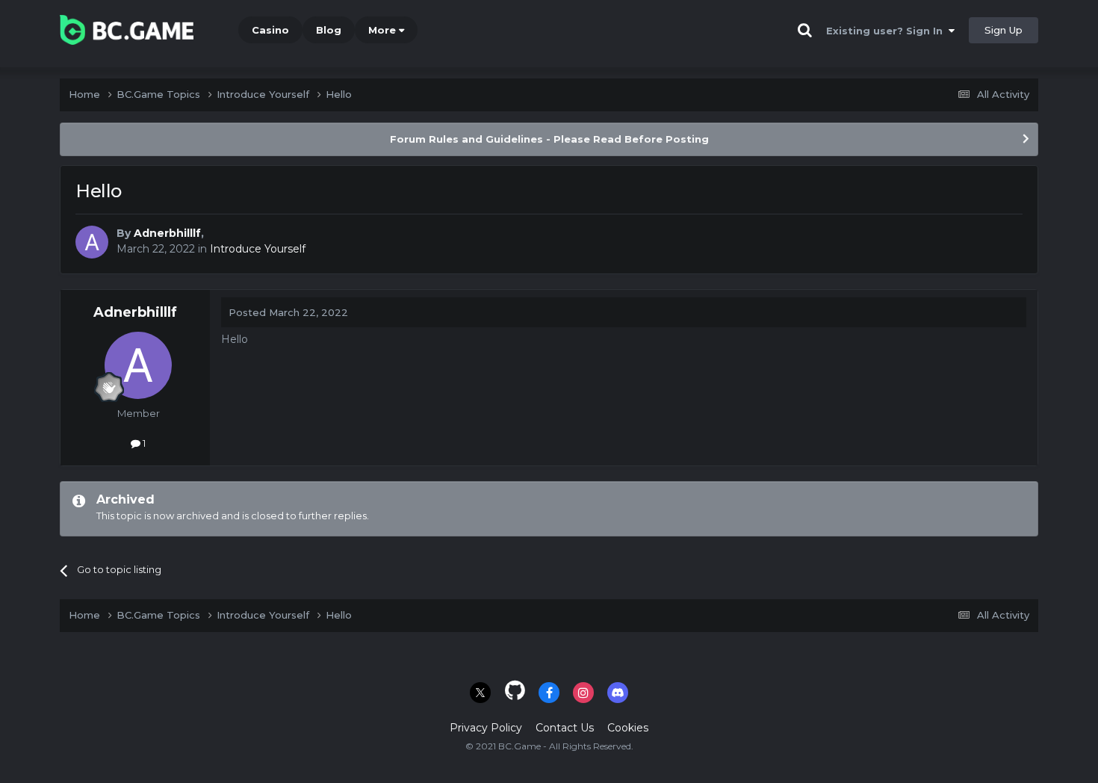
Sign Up (1003, 30)
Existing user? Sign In (887, 31)
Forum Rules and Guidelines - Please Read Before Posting (549, 139)
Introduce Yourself (257, 249)
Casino (270, 30)
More (382, 30)
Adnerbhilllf (167, 233)
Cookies (627, 727)
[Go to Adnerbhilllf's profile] (91, 242)
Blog (328, 30)
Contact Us (565, 727)
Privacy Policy (486, 727)
